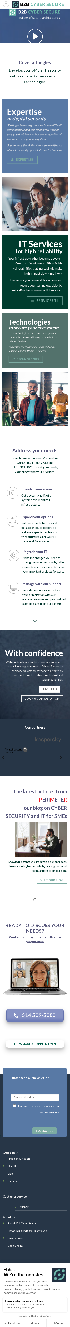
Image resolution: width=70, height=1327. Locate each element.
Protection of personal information (27, 1230)
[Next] (61, 757)
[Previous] (3, 757)
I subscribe (44, 1130)
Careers (12, 1181)
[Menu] (6, 4)
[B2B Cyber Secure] (38, 4)
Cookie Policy (15, 1245)
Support (24, 1206)
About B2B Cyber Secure (22, 1223)
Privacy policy (16, 1238)
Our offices (14, 1166)
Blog (10, 1173)
